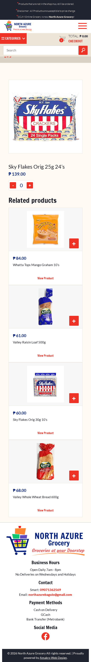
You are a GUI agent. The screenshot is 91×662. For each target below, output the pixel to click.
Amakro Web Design (53, 657)
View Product (45, 278)
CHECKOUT (75, 41)
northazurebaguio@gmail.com (50, 594)
